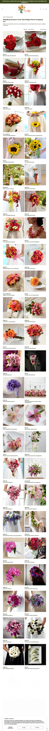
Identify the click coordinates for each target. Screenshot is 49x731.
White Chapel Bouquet (30, 695)
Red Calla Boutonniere (8, 82)
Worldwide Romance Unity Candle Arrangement (33, 402)
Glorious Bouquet (7, 588)
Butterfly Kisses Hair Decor (31, 588)
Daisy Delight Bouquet (8, 668)
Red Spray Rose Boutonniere (31, 55)
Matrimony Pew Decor (30, 188)
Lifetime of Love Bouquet (9, 321)
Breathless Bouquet (8, 615)
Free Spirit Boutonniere (8, 162)
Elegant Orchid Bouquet (30, 82)
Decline (37, 727)
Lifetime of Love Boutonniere (32, 295)
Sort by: (25, 29)
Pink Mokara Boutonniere (31, 429)
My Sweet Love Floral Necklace (32, 241)
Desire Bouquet (28, 108)
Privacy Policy (13, 724)
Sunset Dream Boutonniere (9, 348)
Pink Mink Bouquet (7, 508)
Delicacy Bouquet (7, 641)
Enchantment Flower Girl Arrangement (12, 535)
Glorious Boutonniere (8, 562)
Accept (24, 727)
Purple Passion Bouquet (9, 401)
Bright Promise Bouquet (9, 295)
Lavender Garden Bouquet (31, 615)
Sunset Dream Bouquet (30, 348)
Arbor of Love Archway (8, 188)
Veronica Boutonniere (30, 374)
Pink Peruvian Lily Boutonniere (10, 455)
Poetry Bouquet (7, 108)
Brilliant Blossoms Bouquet (9, 695)
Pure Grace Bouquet (29, 562)
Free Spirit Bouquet (29, 162)
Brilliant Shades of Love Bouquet (11, 268)
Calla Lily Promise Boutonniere (32, 668)
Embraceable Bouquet (30, 321)
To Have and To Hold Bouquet (32, 641)
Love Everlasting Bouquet (9, 135)
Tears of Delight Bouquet (9, 215)
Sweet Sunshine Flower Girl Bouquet (33, 135)
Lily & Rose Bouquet (8, 482)
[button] (2, 9)
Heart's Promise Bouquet (31, 508)
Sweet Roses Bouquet (30, 268)
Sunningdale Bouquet (30, 215)
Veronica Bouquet (7, 374)
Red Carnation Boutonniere (9, 55)
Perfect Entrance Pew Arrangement (33, 455)
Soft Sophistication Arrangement (33, 482)
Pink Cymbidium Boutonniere (10, 429)
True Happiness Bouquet (9, 241)
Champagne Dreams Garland (32, 535)
